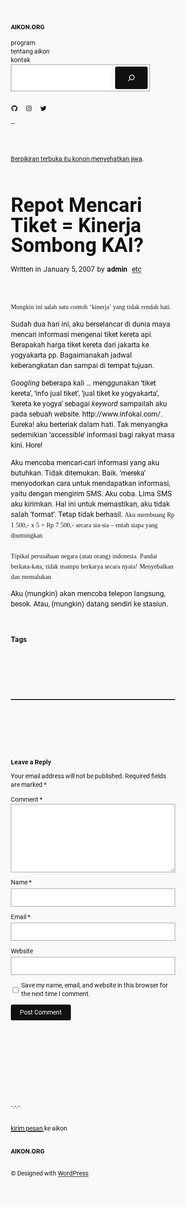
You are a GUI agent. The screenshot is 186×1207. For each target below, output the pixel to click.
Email (20, 916)
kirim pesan (27, 1128)
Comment (26, 799)
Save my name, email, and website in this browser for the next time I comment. (94, 989)
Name (21, 882)
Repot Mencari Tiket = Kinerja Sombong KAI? (77, 225)
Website (22, 951)
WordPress (73, 1173)
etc (136, 269)
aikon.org (28, 27)
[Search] (131, 78)
